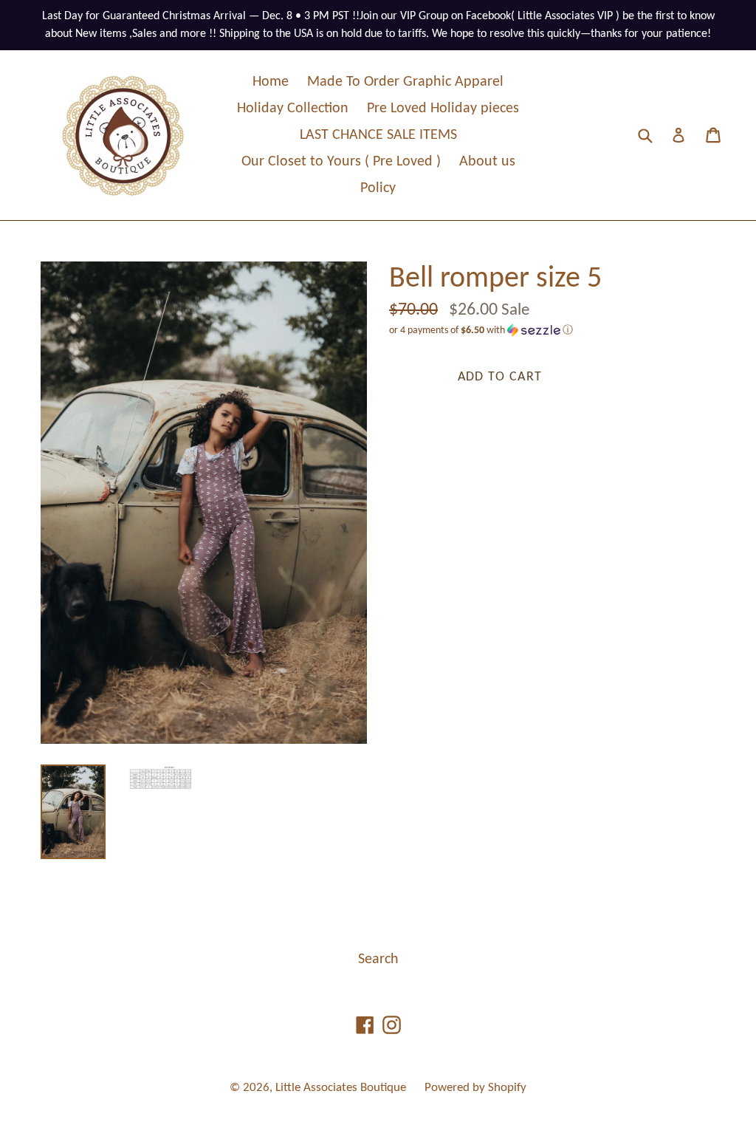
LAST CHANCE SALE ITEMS (378, 135)
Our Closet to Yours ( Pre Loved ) (341, 161)
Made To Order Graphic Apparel (405, 82)
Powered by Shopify (475, 1087)
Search (378, 959)
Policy (378, 188)
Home (270, 82)
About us (487, 161)
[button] (552, 331)
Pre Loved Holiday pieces (443, 108)
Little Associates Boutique (340, 1087)
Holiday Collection (292, 108)
